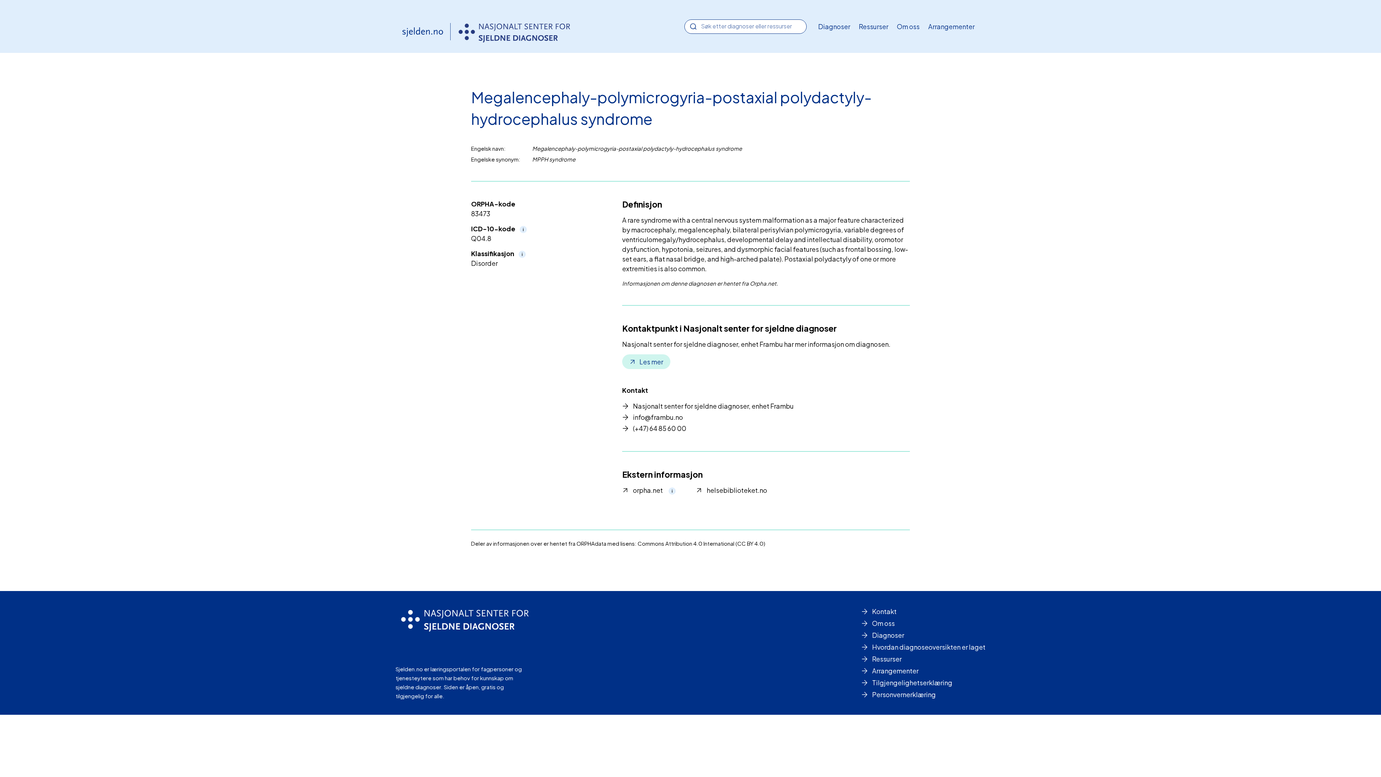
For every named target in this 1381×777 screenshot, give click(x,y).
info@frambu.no (658, 417)
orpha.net (648, 490)
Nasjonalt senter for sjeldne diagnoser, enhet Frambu (713, 406)
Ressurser (873, 26)
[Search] (693, 26)
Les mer (651, 362)
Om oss (908, 26)
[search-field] (745, 26)
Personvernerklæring (904, 694)
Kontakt (884, 611)
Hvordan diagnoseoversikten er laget (928, 647)
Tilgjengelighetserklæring (912, 682)
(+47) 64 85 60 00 (659, 428)
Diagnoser (834, 26)
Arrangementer (951, 26)
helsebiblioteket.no (737, 490)
